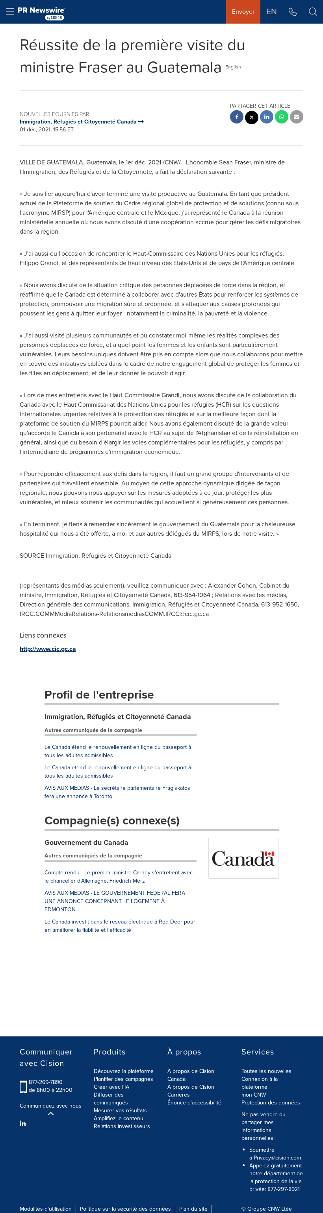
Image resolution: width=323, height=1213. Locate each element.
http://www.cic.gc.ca (48, 648)
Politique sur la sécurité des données (125, 1209)
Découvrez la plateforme (124, 1071)
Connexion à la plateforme (259, 1083)
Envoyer (243, 11)
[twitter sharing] (251, 118)
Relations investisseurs (122, 1126)
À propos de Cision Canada (190, 1075)
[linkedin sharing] (266, 117)
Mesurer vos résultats (120, 1110)
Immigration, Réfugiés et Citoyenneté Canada (118, 717)
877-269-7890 (46, 1082)
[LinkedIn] (24, 1124)
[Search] (313, 12)
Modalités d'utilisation (46, 1209)
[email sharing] (296, 117)
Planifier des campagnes (123, 1079)
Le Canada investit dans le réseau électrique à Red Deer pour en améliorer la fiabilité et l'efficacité (120, 926)
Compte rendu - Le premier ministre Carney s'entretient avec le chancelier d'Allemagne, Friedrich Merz (119, 876)
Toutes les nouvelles (266, 1071)
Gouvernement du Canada (86, 842)
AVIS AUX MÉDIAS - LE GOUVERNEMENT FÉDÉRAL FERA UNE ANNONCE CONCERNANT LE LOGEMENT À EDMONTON (115, 901)
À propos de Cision (190, 1087)
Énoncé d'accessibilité (194, 1103)
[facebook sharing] (236, 117)
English (233, 66)
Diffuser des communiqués (111, 1099)
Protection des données (270, 1103)
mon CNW (253, 1095)
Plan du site (193, 1209)
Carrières (178, 1095)
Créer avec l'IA (111, 1087)
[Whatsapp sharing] (281, 117)
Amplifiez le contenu (118, 1118)
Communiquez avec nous (51, 1106)
